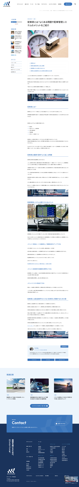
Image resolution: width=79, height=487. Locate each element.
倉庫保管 (39, 448)
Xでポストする (34, 359)
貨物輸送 (39, 446)
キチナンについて (29, 441)
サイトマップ (28, 481)
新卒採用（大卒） (28, 466)
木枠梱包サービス (41, 467)
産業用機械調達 (40, 462)
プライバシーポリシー (33, 481)
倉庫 (27, 448)
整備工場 (27, 451)
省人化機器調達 (40, 461)
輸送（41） (12, 67)
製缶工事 (63, 448)
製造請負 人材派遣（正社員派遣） (55, 446)
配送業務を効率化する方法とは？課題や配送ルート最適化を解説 (39, 263)
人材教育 (51, 452)
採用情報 (28, 461)
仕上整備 (63, 454)
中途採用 (27, 470)
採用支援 (51, 451)
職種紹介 (27, 465)
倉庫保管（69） (13, 71)
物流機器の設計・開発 (41, 459)
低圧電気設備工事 (64, 460)
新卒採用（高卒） (28, 468)
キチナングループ (31, 325)
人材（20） (12, 65)
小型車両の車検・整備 (53, 461)
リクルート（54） (13, 62)
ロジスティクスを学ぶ (39, 475)
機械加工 (63, 451)
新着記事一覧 (13, 55)
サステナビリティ (29, 475)
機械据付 (63, 452)
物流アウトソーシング (41, 449)
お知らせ (56, 475)
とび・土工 (63, 457)
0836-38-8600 (10, 481)
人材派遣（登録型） (53, 448)
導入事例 (47, 475)
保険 (50, 467)
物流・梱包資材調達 (41, 457)
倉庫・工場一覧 (29, 446)
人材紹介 (51, 449)
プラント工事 (64, 446)
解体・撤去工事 (64, 455)
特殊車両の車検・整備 (53, 459)
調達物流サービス (41, 465)
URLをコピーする (62, 359)
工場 (27, 450)
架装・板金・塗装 (52, 462)
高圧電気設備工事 (64, 458)
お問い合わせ (68, 4)
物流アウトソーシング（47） (15, 69)
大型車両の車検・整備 (53, 457)
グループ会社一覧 (29, 456)
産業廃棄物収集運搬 (41, 452)
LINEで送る (48, 359)
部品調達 (51, 464)
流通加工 (39, 451)
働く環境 (27, 463)
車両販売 (51, 465)
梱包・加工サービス (41, 464)
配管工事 (63, 449)
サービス (39, 441)
